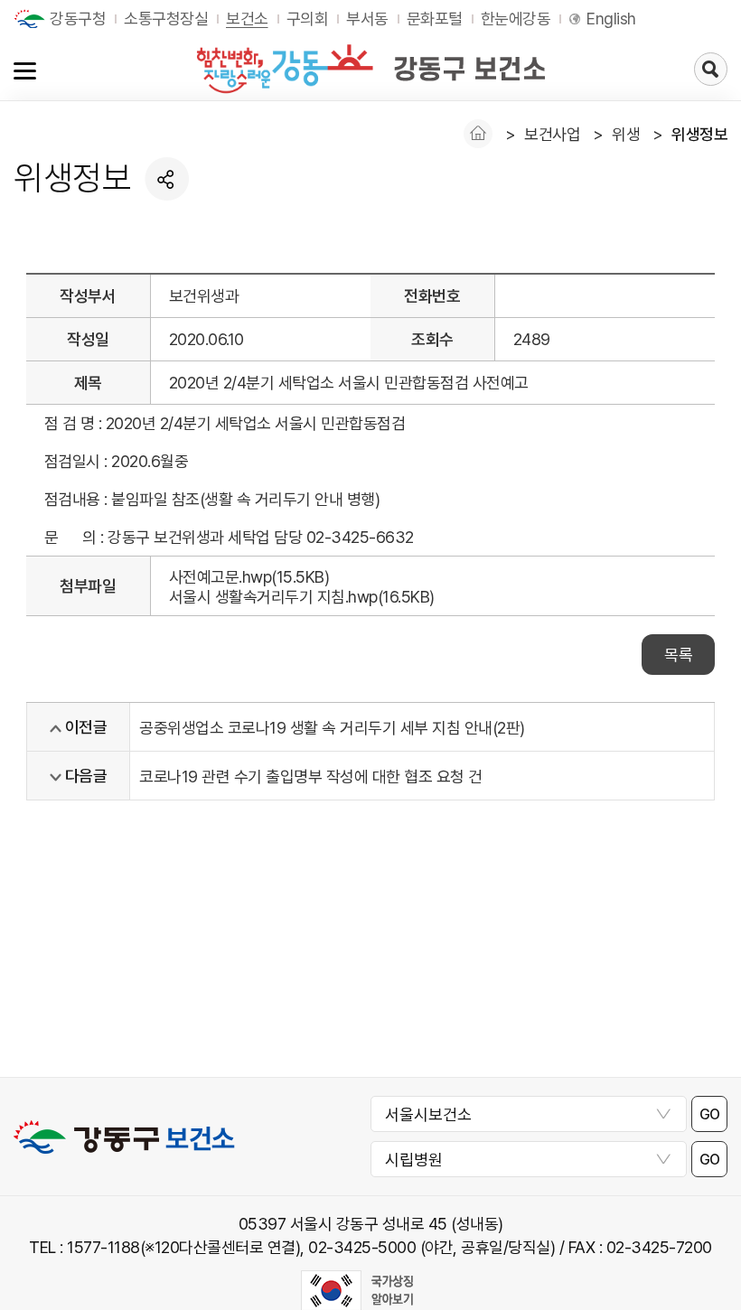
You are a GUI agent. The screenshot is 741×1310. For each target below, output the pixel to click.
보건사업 (552, 134)
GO (709, 1114)
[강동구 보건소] (370, 68)
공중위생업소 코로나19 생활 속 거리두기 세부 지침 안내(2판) (332, 727)
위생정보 (699, 134)
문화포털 (435, 18)
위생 (626, 134)
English (611, 18)
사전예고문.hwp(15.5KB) (249, 576)
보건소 (247, 18)
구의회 (307, 18)
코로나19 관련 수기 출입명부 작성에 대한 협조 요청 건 (311, 776)
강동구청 (78, 18)
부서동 (367, 18)
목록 (678, 654)
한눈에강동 (516, 18)
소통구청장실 (166, 18)
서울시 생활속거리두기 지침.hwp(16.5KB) (302, 596)
